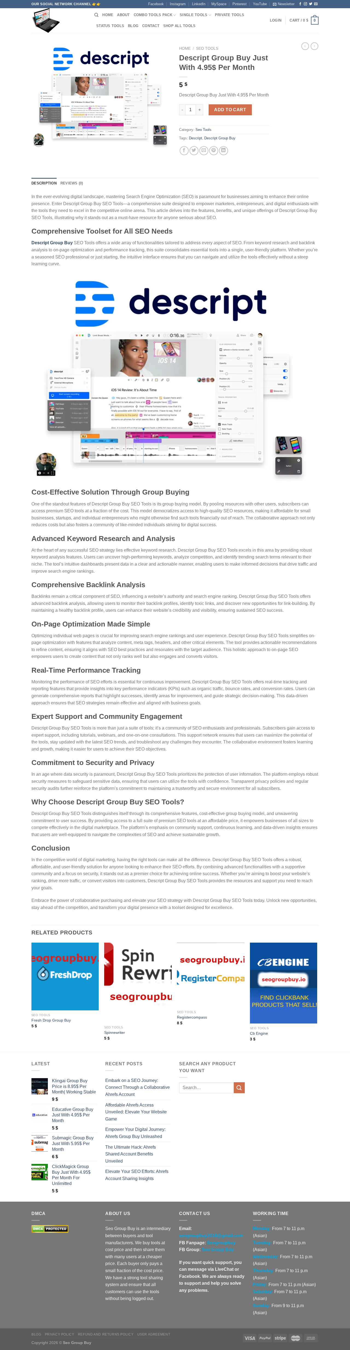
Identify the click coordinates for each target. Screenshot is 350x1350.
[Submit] (239, 1087)
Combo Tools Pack (153, 15)
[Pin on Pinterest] (213, 150)
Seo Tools (207, 48)
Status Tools (110, 26)
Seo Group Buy (218, 1249)
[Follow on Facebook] (300, 4)
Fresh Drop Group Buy (51, 1020)
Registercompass (192, 1017)
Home (107, 15)
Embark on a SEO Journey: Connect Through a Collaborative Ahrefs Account (137, 1087)
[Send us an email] (315, 4)
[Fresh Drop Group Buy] (65, 976)
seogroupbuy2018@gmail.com (211, 1235)
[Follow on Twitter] (310, 4)
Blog (133, 26)
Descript (195, 138)
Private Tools (229, 15)
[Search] (96, 15)
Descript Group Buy (219, 138)
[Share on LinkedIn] (223, 150)
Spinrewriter (114, 1032)
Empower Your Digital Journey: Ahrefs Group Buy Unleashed (135, 1133)
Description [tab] (44, 183)
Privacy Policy (59, 1334)
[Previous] (32, 996)
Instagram (178, 4)
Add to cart (230, 109)
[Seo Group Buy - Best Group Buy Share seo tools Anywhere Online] (58, 20)
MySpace (218, 4)
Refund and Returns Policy (105, 1334)
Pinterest (239, 4)
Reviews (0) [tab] (71, 183)
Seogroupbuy (221, 1242)
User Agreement (153, 1334)
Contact (150, 26)
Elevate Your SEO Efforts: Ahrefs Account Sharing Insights (136, 1175)
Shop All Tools (179, 26)
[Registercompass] (210, 975)
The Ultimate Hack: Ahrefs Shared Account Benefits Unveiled (130, 1154)
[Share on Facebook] (184, 150)
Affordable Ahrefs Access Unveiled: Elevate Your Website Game (136, 1112)
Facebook (156, 4)
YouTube (260, 4)
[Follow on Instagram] (305, 4)
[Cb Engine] (283, 983)
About (123, 15)
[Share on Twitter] (194, 150)
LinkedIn (198, 4)
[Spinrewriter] (138, 983)
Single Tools (193, 15)
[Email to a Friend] (203, 150)
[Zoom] (38, 141)
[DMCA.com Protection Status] (49, 1229)
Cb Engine (259, 1033)
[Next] (317, 996)
